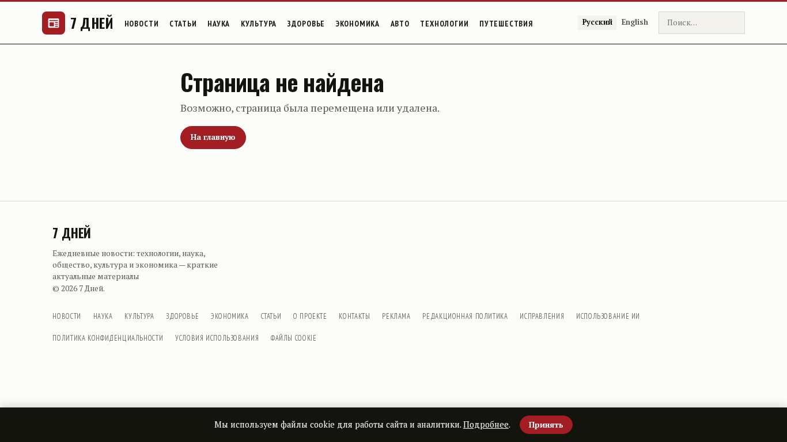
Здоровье (306, 23)
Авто (400, 23)
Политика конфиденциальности (107, 337)
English (635, 22)
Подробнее (486, 424)
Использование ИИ (608, 316)
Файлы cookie (294, 337)
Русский (597, 22)
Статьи (183, 23)
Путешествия (506, 23)
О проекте (310, 316)
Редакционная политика (465, 316)
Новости (141, 23)
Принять (546, 425)
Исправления (542, 316)
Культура (259, 23)
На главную (213, 137)
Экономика (358, 23)
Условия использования (217, 337)
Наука (218, 23)
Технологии (444, 23)
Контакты (354, 316)
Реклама (396, 316)
